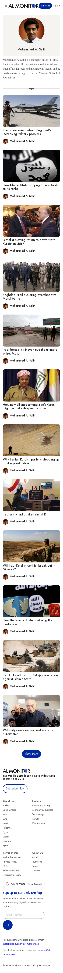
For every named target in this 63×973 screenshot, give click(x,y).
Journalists (37, 861)
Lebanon (7, 841)
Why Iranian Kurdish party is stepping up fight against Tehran (31, 461)
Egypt (5, 832)
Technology (38, 814)
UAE (5, 818)
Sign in (56, 5)
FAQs (5, 866)
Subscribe (45, 5)
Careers (36, 870)
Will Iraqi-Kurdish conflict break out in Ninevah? (29, 567)
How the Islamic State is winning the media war (27, 622)
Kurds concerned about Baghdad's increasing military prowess (27, 132)
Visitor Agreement (12, 857)
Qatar (6, 836)
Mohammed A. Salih (32, 49)
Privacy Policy (10, 861)
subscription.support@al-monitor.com (21, 944)
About (35, 857)
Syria (5, 845)
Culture (35, 818)
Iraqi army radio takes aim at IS (25, 514)
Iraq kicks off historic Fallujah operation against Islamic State (30, 677)
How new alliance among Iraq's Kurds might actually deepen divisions (29, 406)
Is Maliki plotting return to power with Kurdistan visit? (29, 242)
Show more (31, 754)
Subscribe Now (15, 789)
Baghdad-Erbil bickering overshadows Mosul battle (29, 297)
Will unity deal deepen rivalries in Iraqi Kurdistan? (29, 732)
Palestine (7, 827)
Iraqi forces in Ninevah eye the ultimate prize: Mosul (30, 351)
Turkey (6, 805)
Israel (5, 823)
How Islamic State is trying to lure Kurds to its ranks (30, 187)
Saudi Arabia (9, 810)
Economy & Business (42, 810)
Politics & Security (41, 805)
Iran (5, 814)
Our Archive (38, 823)
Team (35, 866)
